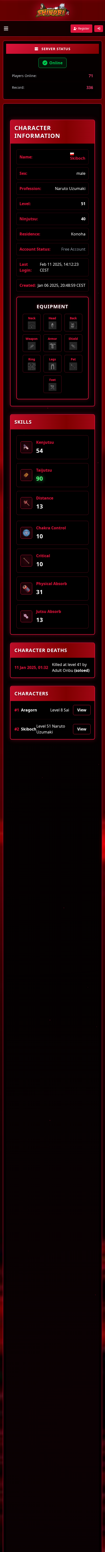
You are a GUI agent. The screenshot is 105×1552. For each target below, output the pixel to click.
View (81, 710)
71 (91, 75)
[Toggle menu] (6, 28)
